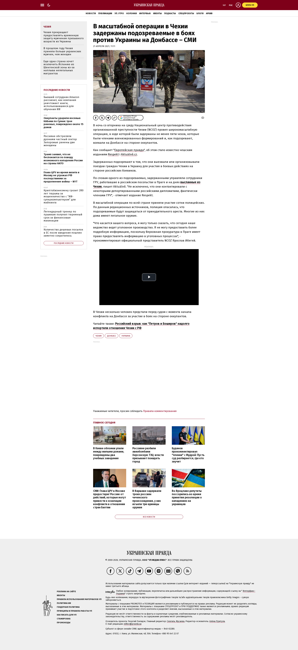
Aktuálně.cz (129, 154)
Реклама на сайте (66, 591)
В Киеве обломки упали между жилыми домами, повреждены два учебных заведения (108, 453)
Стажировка (63, 619)
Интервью (145, 13)
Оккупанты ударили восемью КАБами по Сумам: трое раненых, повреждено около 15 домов (63, 122)
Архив (209, 13)
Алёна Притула (217, 621)
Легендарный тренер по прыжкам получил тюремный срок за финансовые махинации (63, 216)
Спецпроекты (186, 13)
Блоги (199, 13)
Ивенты (157, 13)
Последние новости (57, 89)
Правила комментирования (160, 411)
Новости (91, 13)
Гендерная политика (68, 607)
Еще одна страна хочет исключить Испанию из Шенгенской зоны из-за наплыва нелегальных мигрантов (58, 67)
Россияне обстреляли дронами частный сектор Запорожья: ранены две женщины (60, 141)
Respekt (113, 154)
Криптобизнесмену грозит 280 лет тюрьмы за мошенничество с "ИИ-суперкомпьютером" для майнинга (64, 196)
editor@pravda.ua (132, 624)
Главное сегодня (104, 422)
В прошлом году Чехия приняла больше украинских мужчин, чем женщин (62, 51)
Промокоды (63, 622)
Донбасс (111, 336)
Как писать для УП (67, 615)
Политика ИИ (64, 603)
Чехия (98, 336)
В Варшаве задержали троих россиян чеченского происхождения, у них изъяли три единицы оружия (146, 499)
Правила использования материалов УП (79, 599)
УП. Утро (119, 13)
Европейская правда (129, 150)
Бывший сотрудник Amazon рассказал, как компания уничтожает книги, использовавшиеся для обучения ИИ (61, 103)
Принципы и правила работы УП (74, 611)
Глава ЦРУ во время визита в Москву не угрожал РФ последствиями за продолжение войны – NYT (61, 177)
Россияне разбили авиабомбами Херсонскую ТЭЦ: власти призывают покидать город (148, 455)
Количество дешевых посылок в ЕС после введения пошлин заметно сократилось (63, 232)
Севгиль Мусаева (175, 621)
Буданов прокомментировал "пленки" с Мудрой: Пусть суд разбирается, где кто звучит (188, 455)
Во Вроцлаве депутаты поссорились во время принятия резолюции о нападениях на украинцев (187, 497)
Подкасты (170, 13)
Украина (126, 336)
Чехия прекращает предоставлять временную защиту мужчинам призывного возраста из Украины (63, 37)
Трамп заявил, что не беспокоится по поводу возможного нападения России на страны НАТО (63, 159)
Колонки (131, 13)
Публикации (105, 13)
